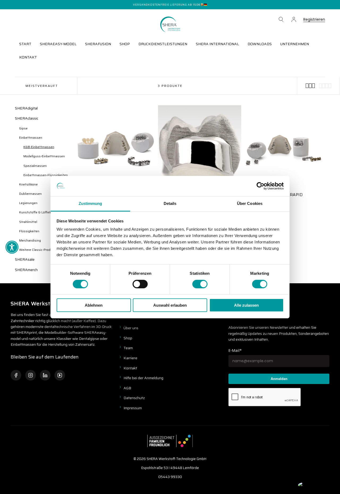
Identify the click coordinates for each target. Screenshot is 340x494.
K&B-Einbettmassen (38, 146)
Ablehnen (94, 305)
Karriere (130, 358)
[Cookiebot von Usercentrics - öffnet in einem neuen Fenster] (260, 186)
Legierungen (28, 202)
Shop (128, 338)
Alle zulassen (246, 305)
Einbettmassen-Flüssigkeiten (45, 175)
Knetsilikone (28, 184)
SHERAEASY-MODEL (58, 44)
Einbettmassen (30, 137)
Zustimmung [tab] (90, 203)
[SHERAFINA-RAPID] (283, 147)
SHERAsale (25, 259)
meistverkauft (42, 85)
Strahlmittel (28, 221)
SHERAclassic (26, 118)
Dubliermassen (30, 193)
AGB (127, 388)
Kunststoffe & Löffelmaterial (40, 212)
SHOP (125, 44)
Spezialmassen (35, 165)
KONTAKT (28, 57)
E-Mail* (235, 350)
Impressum (133, 408)
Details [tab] (170, 203)
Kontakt (130, 368)
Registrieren (314, 20)
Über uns (131, 328)
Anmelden (279, 379)
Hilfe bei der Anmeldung (143, 378)
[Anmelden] (294, 19)
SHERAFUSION (98, 44)
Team (128, 348)
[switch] (140, 284)
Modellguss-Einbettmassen (44, 156)
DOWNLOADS (260, 44)
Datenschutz (134, 398)
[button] (281, 19)
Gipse (23, 128)
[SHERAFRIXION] (199, 147)
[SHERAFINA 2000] (116, 147)
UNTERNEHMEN (294, 44)
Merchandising (30, 240)
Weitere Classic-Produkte (38, 249)
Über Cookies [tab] (249, 203)
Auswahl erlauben (170, 305)
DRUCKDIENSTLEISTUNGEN (162, 44)
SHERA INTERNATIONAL (217, 44)
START (25, 44)
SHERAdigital (26, 108)
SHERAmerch (26, 270)
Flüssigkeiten (29, 231)
